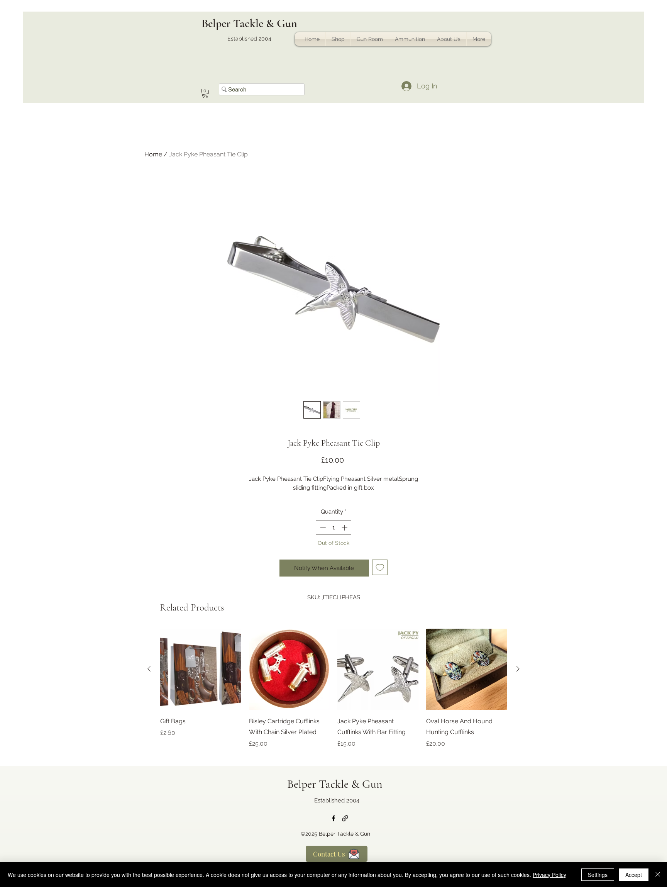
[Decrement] (322, 528)
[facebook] (333, 818)
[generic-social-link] (345, 818)
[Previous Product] (149, 668)
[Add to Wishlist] (380, 567)
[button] (205, 93)
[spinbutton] (333, 528)
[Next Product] (518, 668)
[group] (333, 694)
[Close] (657, 874)
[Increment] (345, 528)
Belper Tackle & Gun (249, 23)
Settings (598, 875)
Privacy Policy (549, 875)
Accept (633, 875)
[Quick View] (200, 669)
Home (153, 154)
